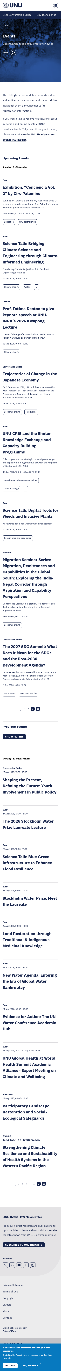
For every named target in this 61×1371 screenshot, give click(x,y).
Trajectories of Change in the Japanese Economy (30, 376)
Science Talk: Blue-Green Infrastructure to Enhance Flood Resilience (27, 862)
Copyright (8, 1298)
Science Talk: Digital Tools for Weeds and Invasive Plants (30, 513)
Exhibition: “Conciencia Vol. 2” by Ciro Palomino (29, 190)
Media (6, 1311)
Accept (10, 1365)
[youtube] (19, 1265)
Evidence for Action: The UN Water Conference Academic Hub (29, 1022)
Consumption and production (17, 538)
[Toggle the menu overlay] (55, 5)
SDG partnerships (27, 222)
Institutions (31, 412)
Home (5, 25)
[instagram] (32, 1265)
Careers (7, 1304)
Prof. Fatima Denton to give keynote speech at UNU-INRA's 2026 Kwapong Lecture (28, 318)
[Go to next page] (33, 709)
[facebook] (26, 1265)
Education (9, 222)
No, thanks (30, 1365)
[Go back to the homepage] (12, 5)
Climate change (11, 287)
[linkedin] (12, 1265)
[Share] (13, 52)
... (37, 287)
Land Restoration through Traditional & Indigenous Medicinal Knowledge (27, 939)
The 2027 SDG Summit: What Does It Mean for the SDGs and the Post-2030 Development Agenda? (30, 655)
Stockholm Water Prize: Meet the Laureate (30, 901)
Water (27, 287)
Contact (7, 1317)
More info (7, 1358)
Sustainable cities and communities (20, 480)
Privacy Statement (13, 1285)
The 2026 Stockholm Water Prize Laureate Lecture (28, 824)
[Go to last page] (38, 709)
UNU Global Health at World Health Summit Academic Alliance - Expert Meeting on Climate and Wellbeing (29, 1067)
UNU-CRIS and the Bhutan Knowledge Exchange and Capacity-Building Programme (27, 442)
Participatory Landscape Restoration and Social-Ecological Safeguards (26, 1112)
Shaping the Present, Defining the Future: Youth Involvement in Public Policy (29, 785)
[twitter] (5, 1265)
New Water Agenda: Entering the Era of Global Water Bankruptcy (30, 981)
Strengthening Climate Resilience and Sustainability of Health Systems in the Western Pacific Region (30, 1156)
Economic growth (12, 412)
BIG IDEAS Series (46, 14)
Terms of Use (10, 1291)
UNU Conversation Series (17, 14)
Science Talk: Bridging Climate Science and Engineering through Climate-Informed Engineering (30, 252)
